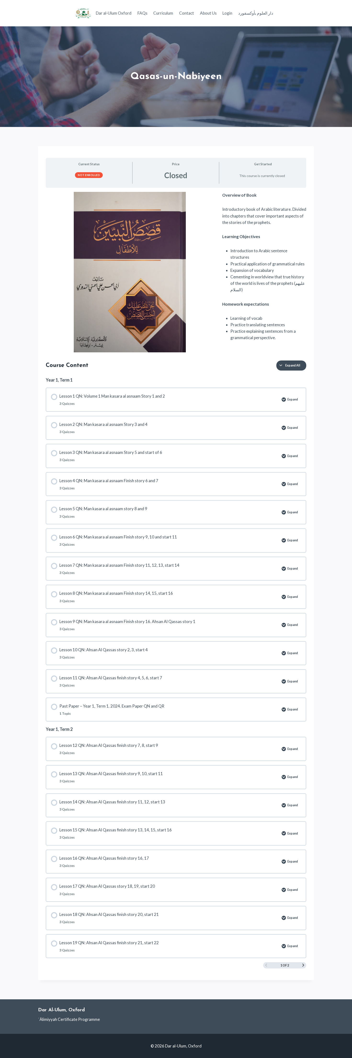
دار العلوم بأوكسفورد (255, 13)
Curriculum (163, 13)
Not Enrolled (89, 175)
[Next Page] (303, 965)
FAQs (142, 13)
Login (227, 13)
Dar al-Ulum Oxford (113, 13)
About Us (208, 13)
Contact (186, 13)
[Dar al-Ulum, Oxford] (83, 13)
